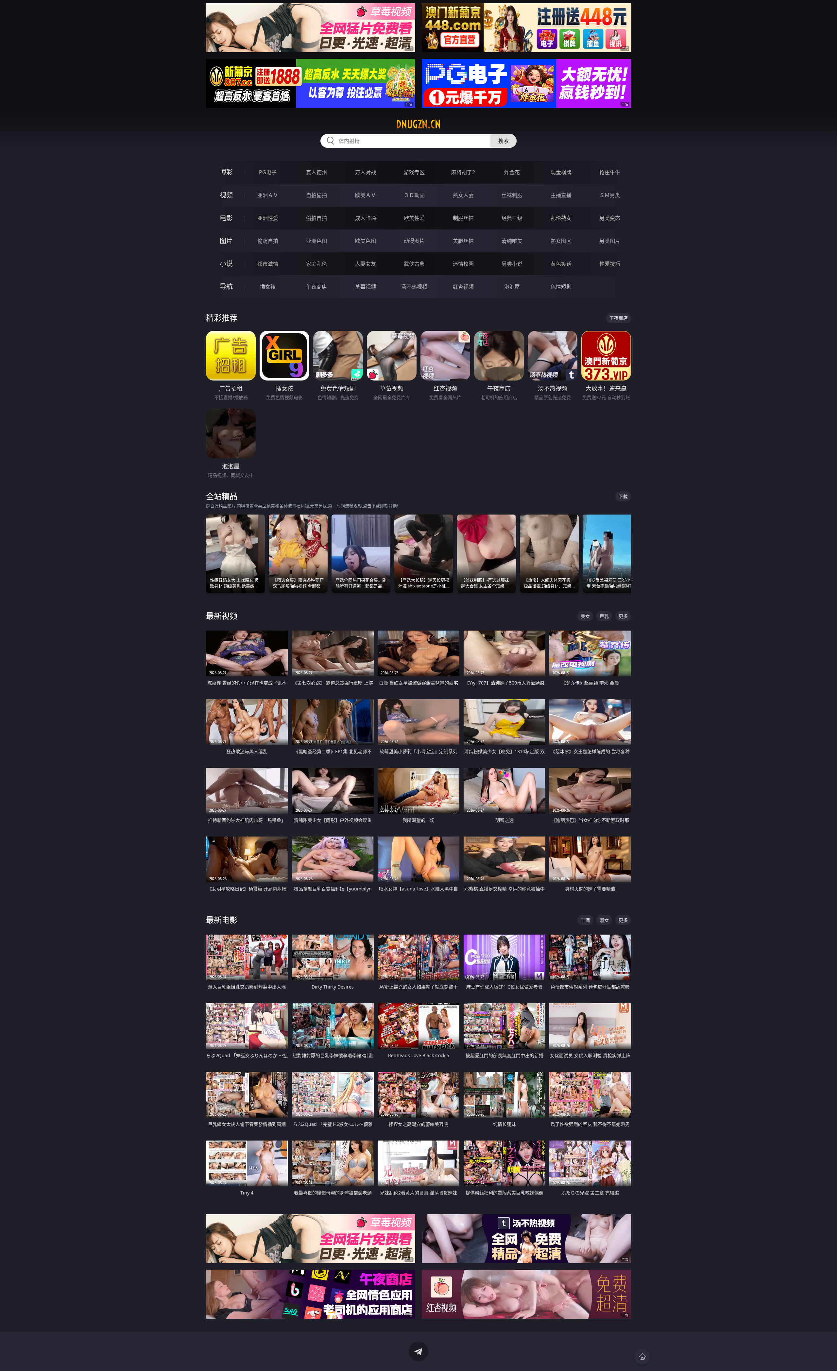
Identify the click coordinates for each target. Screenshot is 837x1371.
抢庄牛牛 (609, 172)
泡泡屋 (512, 286)
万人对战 (365, 172)
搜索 (503, 140)
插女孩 (268, 286)
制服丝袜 (463, 218)
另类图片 (609, 241)
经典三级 (512, 218)
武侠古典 (414, 263)
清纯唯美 (512, 241)
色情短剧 (561, 286)
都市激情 (267, 263)
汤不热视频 (414, 286)
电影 (226, 217)
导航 (226, 286)
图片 (226, 240)
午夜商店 (316, 286)
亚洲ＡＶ (267, 195)
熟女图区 (561, 241)
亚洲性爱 (267, 218)
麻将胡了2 (463, 172)
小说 (226, 263)
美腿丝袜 (463, 241)
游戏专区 (414, 172)
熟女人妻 (463, 195)
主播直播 (561, 195)
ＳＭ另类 (609, 195)
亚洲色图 (316, 241)
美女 (585, 616)
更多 (623, 616)
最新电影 (221, 919)
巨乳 (604, 616)
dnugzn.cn (418, 124)
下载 (623, 496)
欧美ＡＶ (365, 195)
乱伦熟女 (561, 218)
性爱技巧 (609, 263)
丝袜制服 (512, 195)
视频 (226, 195)
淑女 (604, 920)
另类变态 (609, 218)
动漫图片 (414, 241)
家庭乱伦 (316, 263)
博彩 (226, 172)
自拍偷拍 (316, 195)
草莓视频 (365, 286)
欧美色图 (365, 241)
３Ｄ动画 (414, 195)
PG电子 (268, 172)
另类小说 (512, 263)
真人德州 (316, 172)
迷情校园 (463, 263)
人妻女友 (365, 263)
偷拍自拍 (316, 218)
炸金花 (512, 172)
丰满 (585, 920)
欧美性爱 (414, 218)
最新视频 (221, 615)
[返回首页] (642, 1356)
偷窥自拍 (267, 241)
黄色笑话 (561, 263)
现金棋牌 (561, 172)
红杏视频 (463, 286)
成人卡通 (365, 218)
